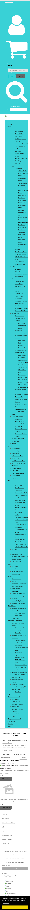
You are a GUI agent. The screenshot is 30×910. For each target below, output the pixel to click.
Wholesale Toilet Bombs (21, 311)
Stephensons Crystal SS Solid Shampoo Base (22, 377)
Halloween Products (20, 424)
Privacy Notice (6, 843)
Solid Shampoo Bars (20, 139)
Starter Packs (18, 330)
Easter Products (19, 421)
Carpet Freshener (20, 281)
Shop (9, 126)
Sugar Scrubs (18, 141)
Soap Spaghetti (19, 161)
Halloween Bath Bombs (21, 517)
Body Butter (18, 269)
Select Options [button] (6, 779)
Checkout (20, 76)
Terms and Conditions (8, 839)
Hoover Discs (18, 284)
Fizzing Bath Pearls (20, 254)
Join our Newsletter (7, 835)
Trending (14, 443)
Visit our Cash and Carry (8, 822)
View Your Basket (7, 754)
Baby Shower (18, 419)
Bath (13, 166)
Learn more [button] (6, 903)
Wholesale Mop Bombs (21, 308)
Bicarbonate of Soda (20, 628)
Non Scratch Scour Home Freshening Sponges (20, 289)
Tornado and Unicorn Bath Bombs (21, 235)
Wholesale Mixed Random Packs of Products (20, 318)
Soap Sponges (19, 131)
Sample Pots (15, 441)
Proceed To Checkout (19, 754)
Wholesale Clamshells (21, 404)
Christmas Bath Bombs (21, 492)
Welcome (11, 124)
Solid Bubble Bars (20, 264)
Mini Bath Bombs (19, 261)
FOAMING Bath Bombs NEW (20, 556)
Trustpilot (4, 873)
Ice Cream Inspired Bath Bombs (22, 212)
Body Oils (17, 271)
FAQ (3, 827)
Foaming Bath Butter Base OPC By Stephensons (23, 357)
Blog (3, 831)
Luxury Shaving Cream (21, 274)
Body (13, 266)
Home (13, 279)
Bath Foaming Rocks (20, 252)
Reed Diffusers (19, 293)
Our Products (5, 818)
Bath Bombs (18, 168)
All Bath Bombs (22, 170)
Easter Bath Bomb (23, 188)
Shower (14, 129)
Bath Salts (18, 249)
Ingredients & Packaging (18, 333)
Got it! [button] (15, 907)
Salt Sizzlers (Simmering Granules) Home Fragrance (21, 301)
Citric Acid (21, 345)
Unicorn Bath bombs (20, 544)
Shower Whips (19, 134)
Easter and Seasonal (17, 416)
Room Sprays (19, 296)
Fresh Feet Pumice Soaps (19, 463)
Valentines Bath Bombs (21, 547)
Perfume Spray (19, 276)
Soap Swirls (18, 163)
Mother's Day (18, 426)
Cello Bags (21, 411)
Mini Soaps (18, 151)
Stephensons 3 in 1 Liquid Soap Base (23, 370)
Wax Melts (18, 306)
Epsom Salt (21, 347)
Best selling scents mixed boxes (22, 325)
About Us (4, 814)
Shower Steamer (19, 153)
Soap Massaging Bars (21, 158)
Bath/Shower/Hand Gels (21, 143)
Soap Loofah (18, 156)
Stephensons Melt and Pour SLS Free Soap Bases (23, 384)
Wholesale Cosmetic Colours (20, 672)
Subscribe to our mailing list (15, 862)
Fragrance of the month (18, 438)
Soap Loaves (18, 136)
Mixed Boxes (15, 313)
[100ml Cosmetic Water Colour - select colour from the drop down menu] (15, 768)
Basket (12, 76)
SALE (13, 414)
